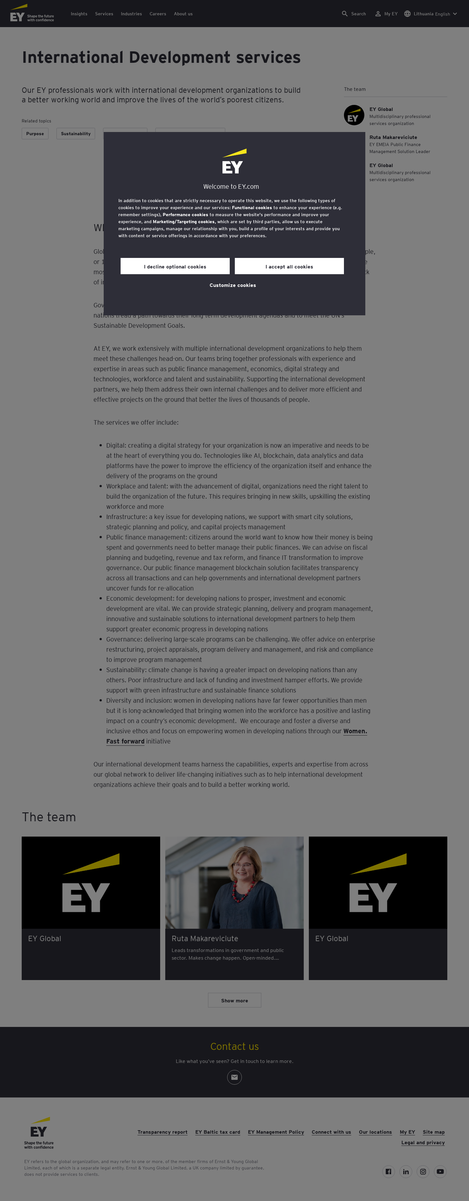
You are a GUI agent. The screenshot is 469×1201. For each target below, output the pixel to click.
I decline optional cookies (175, 266)
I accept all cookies (289, 266)
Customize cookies (233, 284)
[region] (234, 223)
